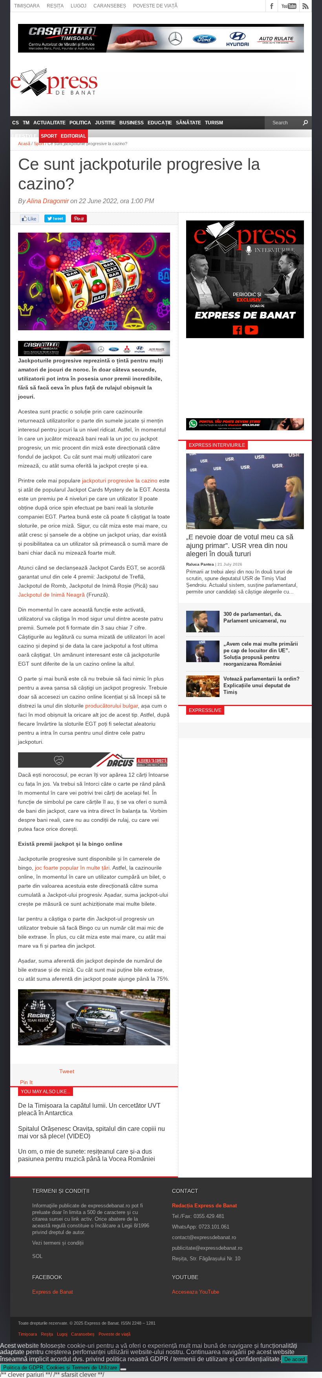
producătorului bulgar (111, 706)
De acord (294, 1359)
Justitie (105, 123)
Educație (160, 123)
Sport (49, 136)
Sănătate (188, 123)
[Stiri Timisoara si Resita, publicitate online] (94, 766)
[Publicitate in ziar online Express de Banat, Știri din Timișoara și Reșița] (94, 348)
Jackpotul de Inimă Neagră (51, 595)
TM (26, 123)
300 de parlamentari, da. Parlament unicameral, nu (254, 617)
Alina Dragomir (48, 201)
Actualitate (49, 123)
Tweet (66, 1071)
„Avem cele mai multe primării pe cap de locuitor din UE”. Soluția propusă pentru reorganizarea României (260, 654)
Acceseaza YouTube (195, 1292)
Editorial (73, 136)
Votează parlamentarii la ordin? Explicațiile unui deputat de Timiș (261, 685)
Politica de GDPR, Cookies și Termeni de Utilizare (60, 1368)
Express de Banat (52, 1292)
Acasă (24, 143)
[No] (123, 1369)
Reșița (55, 6)
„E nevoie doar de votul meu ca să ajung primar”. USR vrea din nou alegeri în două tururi (239, 545)
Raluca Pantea (200, 564)
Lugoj (78, 6)
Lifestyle (24, 136)
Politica (80, 123)
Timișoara (27, 6)
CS (15, 123)
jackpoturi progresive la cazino (119, 480)
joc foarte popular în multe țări (72, 868)
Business (131, 123)
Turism (214, 123)
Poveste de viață (155, 6)
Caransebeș (109, 6)
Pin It (26, 1082)
